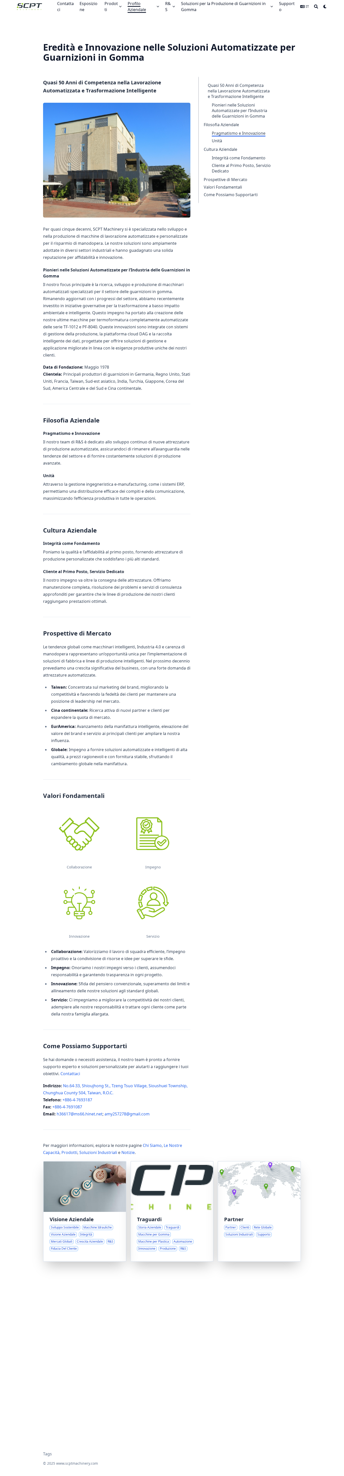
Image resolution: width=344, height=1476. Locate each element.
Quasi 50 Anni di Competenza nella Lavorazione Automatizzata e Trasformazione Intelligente (239, 91)
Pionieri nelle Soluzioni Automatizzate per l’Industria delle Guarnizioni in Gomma (239, 110)
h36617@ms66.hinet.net (79, 1114)
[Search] (316, 7)
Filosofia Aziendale (221, 124)
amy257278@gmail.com (127, 1114)
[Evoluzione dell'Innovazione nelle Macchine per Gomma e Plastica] (172, 1211)
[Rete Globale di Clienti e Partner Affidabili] (259, 1211)
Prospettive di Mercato (225, 179)
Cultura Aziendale (220, 149)
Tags (47, 1454)
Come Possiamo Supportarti (231, 194)
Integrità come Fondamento (238, 158)
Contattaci (70, 1073)
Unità (217, 141)
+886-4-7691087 (67, 1107)
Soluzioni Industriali (98, 1152)
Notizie (128, 1152)
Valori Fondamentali (223, 187)
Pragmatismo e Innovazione (238, 133)
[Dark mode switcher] (325, 7)
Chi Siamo (152, 1145)
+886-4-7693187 (77, 1100)
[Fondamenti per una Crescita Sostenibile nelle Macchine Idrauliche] (85, 1211)
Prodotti (69, 1152)
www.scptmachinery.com (77, 1463)
